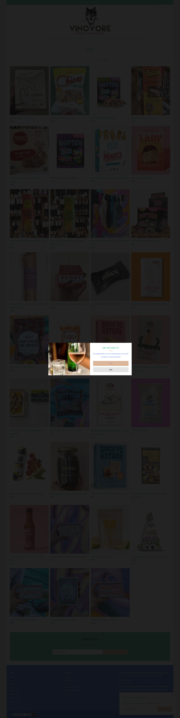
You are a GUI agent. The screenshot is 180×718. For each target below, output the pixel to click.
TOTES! (111, 363)
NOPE (110, 370)
